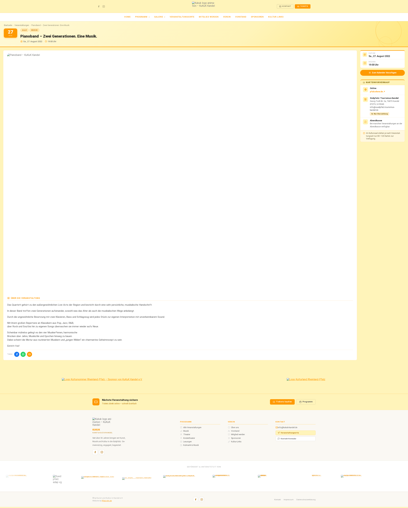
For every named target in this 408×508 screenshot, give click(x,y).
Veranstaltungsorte (182, 17)
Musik (186, 431)
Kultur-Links (276, 17)
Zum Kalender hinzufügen (384, 72)
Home (127, 17)
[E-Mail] (29, 354)
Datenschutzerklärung (306, 499)
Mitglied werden (209, 17)
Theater (186, 434)
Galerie (158, 17)
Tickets (304, 6)
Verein (227, 17)
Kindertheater (189, 438)
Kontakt (286, 6)
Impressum (289, 499)
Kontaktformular (288, 439)
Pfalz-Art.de (107, 501)
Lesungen (187, 442)
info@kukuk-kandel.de (287, 427)
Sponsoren (257, 17)
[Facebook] (99, 6)
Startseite (8, 25)
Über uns (235, 427)
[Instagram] (103, 6)
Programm (141, 17)
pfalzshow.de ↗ (377, 92)
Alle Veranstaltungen (192, 427)
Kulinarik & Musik (191, 445)
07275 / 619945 (377, 104)
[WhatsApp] (23, 354)
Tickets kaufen (284, 402)
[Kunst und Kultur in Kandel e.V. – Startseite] (204, 6)
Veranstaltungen (22, 25)
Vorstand (240, 17)
